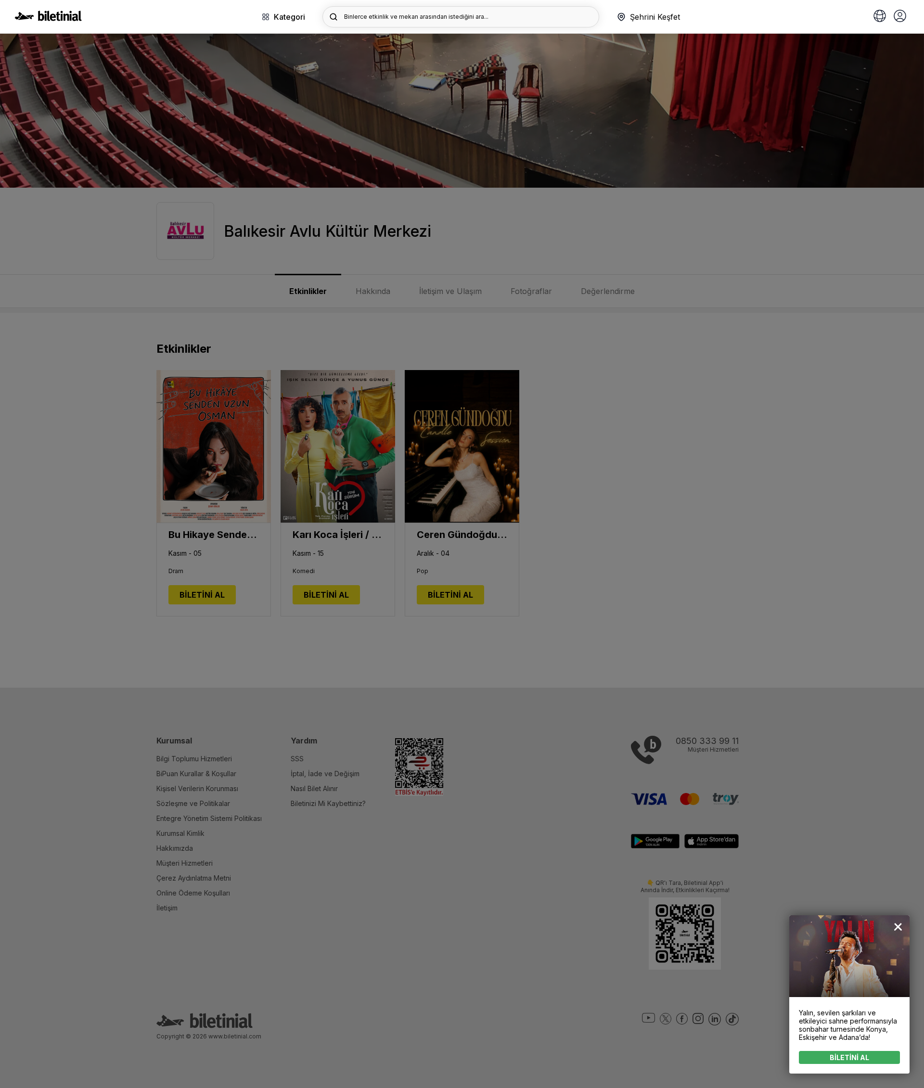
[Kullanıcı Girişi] (900, 17)
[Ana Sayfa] (48, 18)
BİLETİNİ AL (849, 1057)
